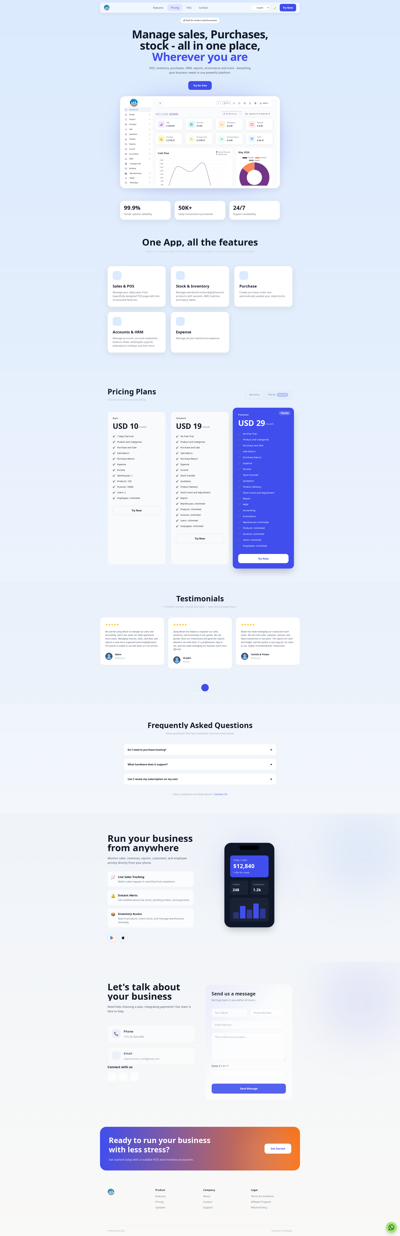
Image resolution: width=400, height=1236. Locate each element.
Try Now (288, 7)
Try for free (200, 85)
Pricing (175, 7)
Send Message (248, 1088)
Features (158, 7)
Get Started (278, 1148)
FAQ (189, 7)
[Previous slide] (195, 687)
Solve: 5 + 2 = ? (220, 1066)
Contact (203, 7)
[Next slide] (205, 687)
